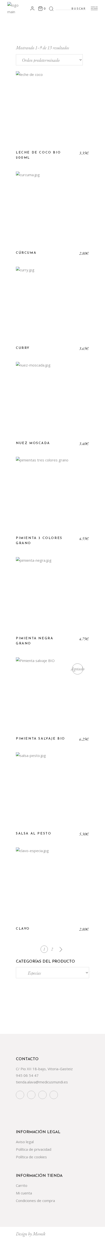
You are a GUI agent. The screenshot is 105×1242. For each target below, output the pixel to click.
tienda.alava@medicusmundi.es (42, 1081)
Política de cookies (31, 1156)
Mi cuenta (24, 1193)
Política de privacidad (33, 1149)
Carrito (21, 1185)
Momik (39, 1234)
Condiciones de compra (35, 1200)
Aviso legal (25, 1141)
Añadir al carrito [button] (52, 111)
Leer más (52, 697)
